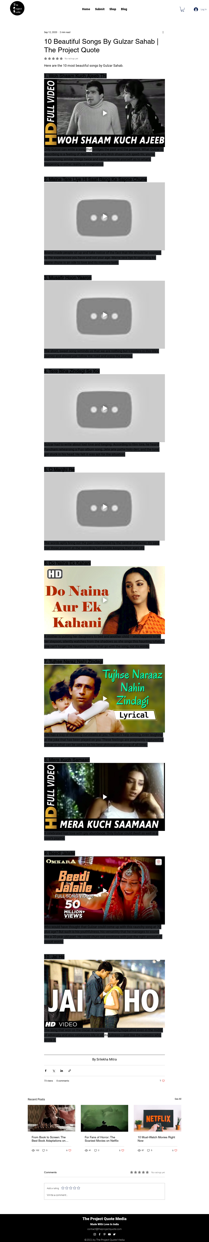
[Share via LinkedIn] (61, 1209)
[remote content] (104, 386)
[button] (182, 9)
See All (178, 1238)
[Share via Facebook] (45, 1209)
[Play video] (104, 113)
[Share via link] (69, 1209)
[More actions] (163, 32)
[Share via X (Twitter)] (53, 1209)
